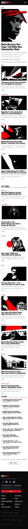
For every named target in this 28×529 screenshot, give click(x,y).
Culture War (18, 495)
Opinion (17, 507)
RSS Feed (8, 520)
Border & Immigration (6, 501)
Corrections (17, 515)
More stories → (14, 463)
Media (2, 504)
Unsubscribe (14, 520)
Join (11, 491)
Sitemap (20, 520)
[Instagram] (10, 482)
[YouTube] (14, 482)
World (16, 498)
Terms (11, 515)
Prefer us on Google (6, 524)
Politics (3, 495)
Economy (3, 498)
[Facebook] (6, 482)
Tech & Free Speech (5, 507)
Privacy (7, 515)
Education (17, 504)
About (2, 515)
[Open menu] (25, 2)
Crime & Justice (19, 501)
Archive (23, 515)
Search (3, 520)
